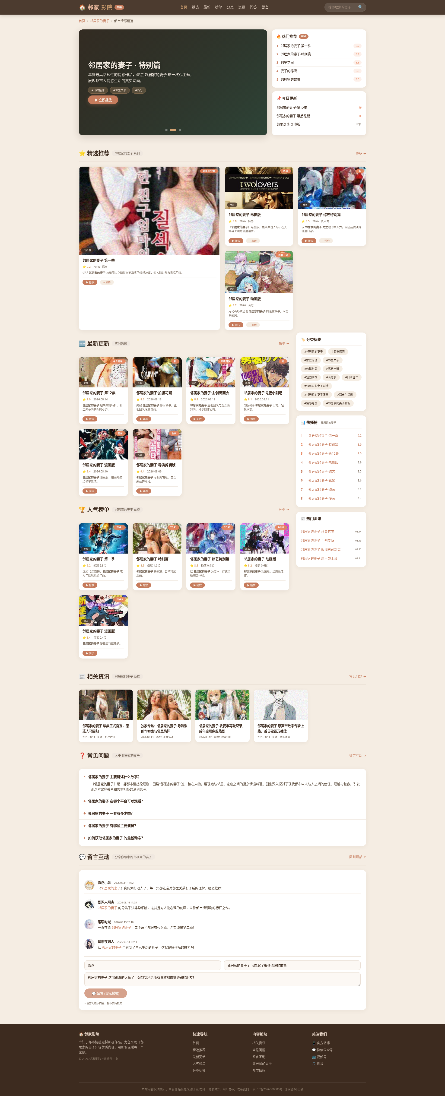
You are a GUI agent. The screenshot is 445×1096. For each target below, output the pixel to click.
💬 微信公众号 (322, 1050)
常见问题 (258, 1050)
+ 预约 (107, 282)
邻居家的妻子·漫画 (321, 498)
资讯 (241, 7)
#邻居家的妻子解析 (338, 403)
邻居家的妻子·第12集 (323, 453)
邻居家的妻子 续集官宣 (317, 531)
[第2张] (171, 130)
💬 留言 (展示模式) (106, 993)
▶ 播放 (90, 282)
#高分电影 (332, 369)
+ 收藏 (253, 241)
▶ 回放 (197, 419)
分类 (230, 7)
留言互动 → (357, 755)
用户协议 (229, 1089)
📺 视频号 (319, 1057)
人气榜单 (199, 1063)
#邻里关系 (332, 360)
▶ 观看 (144, 419)
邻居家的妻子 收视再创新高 (321, 549)
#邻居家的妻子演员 (316, 395)
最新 (206, 7)
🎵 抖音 (317, 1063)
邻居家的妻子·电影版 (323, 462)
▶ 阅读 (90, 491)
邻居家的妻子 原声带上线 (319, 558)
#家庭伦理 (310, 360)
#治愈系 (331, 377)
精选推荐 (199, 1050)
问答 (253, 7)
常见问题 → (357, 676)
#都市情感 (338, 352)
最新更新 (199, 1057)
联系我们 (243, 1089)
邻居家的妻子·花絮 (321, 480)
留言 (264, 7)
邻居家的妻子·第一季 (323, 435)
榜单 (218, 7)
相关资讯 (258, 1043)
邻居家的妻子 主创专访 (317, 540)
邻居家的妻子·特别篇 (323, 444)
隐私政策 (215, 1089)
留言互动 (258, 1057)
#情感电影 (310, 403)
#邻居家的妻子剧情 (316, 386)
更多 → (361, 153)
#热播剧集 (310, 369)
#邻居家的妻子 (313, 352)
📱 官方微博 (321, 1043)
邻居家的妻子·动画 (321, 489)
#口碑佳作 (351, 377)
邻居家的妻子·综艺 (321, 471)
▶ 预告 (236, 325)
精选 (195, 7)
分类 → (284, 509)
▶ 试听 (100, 100)
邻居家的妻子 (99, 21)
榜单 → (284, 343)
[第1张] (166, 130)
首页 (183, 7)
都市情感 (258, 1070)
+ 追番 (253, 325)
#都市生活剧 (345, 395)
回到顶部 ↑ (357, 857)
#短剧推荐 (310, 377)
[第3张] (178, 130)
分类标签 (199, 1070)
